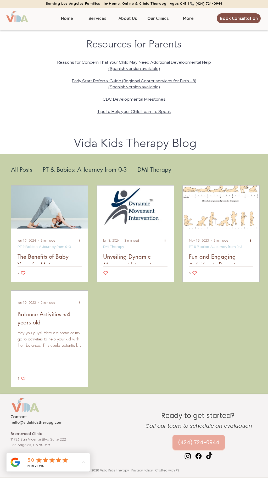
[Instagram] (188, 456)
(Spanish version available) (134, 68)
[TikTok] (209, 456)
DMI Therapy (154, 169)
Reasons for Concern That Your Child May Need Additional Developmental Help (134, 62)
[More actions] (81, 240)
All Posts (21, 169)
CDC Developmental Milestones (134, 99)
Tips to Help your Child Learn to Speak (134, 111)
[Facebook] (198, 456)
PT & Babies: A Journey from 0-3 (85, 169)
